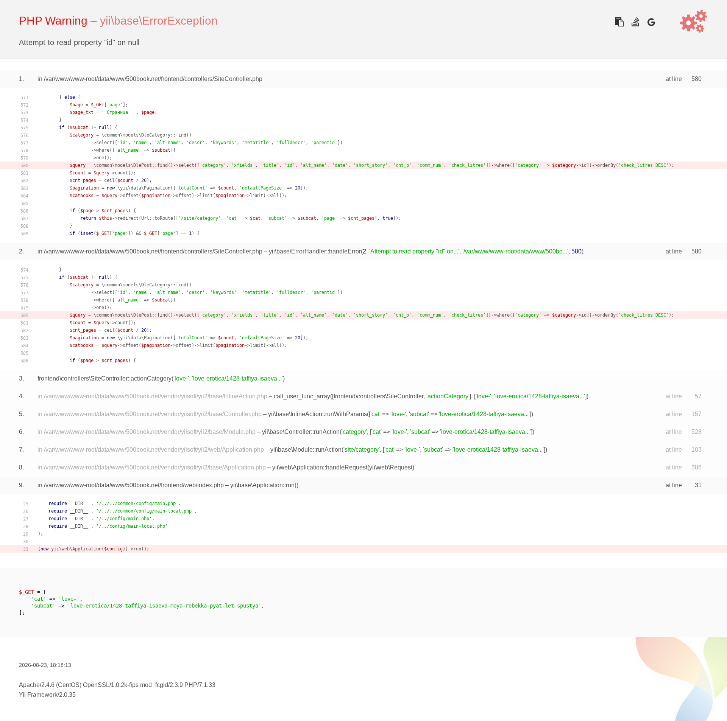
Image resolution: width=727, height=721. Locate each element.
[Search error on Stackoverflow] (635, 21)
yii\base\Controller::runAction (301, 432)
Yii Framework (38, 694)
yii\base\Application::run (262, 485)
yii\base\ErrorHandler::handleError (315, 251)
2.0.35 (67, 694)
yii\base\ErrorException (159, 20)
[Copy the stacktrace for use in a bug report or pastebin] (619, 21)
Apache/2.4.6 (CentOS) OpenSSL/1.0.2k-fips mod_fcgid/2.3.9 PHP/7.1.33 (117, 685)
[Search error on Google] (651, 21)
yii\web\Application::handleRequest (319, 467)
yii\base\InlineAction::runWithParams (317, 414)
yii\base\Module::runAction (306, 449)
